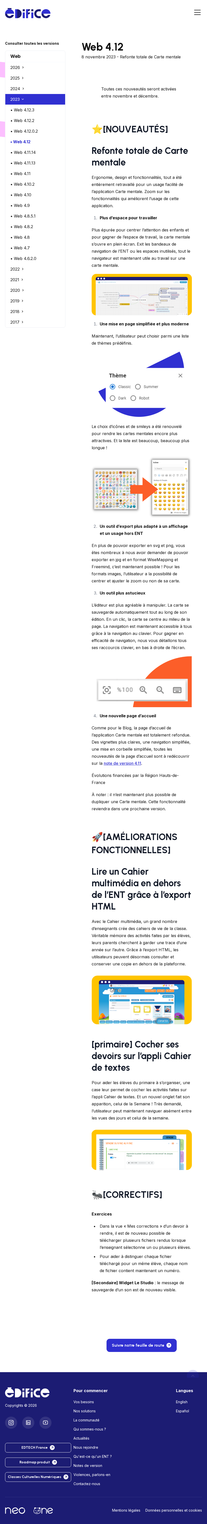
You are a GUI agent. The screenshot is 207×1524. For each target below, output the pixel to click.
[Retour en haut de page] (193, 1376)
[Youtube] (45, 1423)
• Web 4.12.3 (22, 109)
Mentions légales (126, 1510)
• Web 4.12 (20, 141)
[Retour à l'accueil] (35, 1392)
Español (182, 1411)
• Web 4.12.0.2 (24, 131)
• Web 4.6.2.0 (23, 258)
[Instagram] (11, 1423)
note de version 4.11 (122, 763)
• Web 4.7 (20, 247)
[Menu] (197, 13)
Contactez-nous (86, 1484)
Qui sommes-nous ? (89, 1429)
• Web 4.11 (20, 173)
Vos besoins (83, 1402)
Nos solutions (84, 1411)
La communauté (86, 1420)
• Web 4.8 (20, 237)
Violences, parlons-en (91, 1474)
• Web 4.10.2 (22, 184)
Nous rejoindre (85, 1447)
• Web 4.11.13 (22, 162)
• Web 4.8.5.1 (23, 216)
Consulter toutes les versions (32, 43)
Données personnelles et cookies (173, 1510)
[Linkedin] (28, 1423)
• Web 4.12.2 (22, 120)
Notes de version (87, 1465)
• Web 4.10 (20, 194)
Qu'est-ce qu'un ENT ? (92, 1456)
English (182, 1402)
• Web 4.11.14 (23, 152)
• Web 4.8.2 (21, 226)
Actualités (81, 1438)
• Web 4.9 (20, 205)
